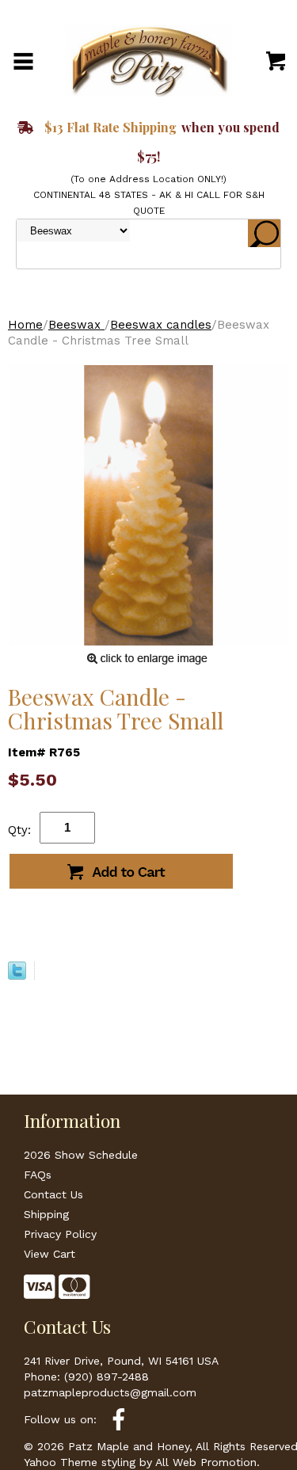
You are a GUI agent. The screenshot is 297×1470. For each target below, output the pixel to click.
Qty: (19, 830)
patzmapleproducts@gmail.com (110, 1392)
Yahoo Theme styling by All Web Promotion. (142, 1462)
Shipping (46, 1214)
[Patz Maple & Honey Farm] (149, 60)
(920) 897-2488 (106, 1376)
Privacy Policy (60, 1234)
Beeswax (76, 325)
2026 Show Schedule (81, 1154)
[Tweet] (17, 976)
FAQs (37, 1174)
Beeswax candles (160, 325)
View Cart (49, 1253)
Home (25, 325)
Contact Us (53, 1194)
